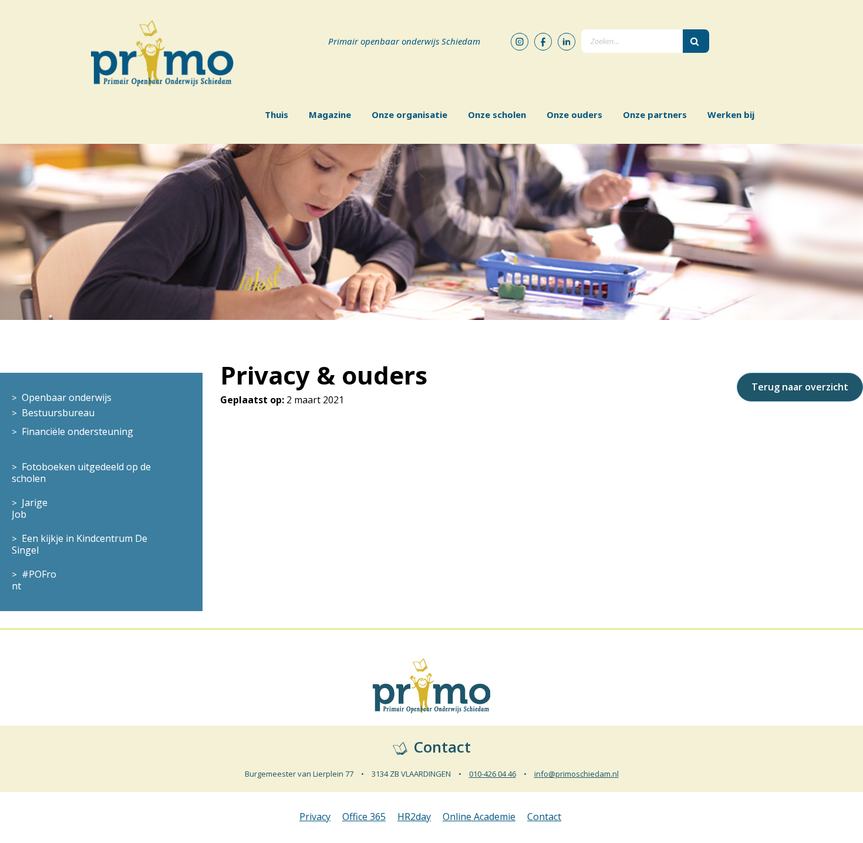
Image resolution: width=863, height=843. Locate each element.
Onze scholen (497, 114)
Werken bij (730, 114)
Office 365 (364, 816)
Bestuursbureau (58, 413)
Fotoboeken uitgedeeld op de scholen (81, 472)
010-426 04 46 (492, 773)
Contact (544, 816)
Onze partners (655, 114)
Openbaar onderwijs (67, 397)
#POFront (34, 580)
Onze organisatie (409, 114)
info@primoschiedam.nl (576, 773)
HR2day (414, 816)
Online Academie (479, 816)
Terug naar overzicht (799, 386)
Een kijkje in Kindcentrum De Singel (79, 544)
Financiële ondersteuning (77, 431)
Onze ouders (574, 114)
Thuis (276, 114)
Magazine (330, 114)
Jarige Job (30, 508)
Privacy (315, 816)
